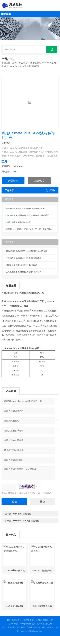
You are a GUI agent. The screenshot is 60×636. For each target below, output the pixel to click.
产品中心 (23, 62)
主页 (14, 62)
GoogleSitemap (18, 624)
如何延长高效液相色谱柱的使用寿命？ (22, 265)
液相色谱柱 (35, 62)
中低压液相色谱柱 (14, 606)
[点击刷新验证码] (27, 486)
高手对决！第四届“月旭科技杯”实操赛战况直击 (25, 208)
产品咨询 (13, 180)
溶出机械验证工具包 (42, 606)
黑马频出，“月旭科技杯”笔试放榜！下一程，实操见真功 (29, 229)
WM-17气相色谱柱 (22, 513)
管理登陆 (29, 624)
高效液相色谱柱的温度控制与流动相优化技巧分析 (26, 251)
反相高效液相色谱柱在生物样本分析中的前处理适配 (27, 215)
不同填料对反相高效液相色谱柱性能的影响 (23, 258)
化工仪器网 (47, 624)
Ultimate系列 (49, 62)
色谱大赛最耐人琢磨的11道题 (18, 222)
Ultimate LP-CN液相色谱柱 (26, 520)
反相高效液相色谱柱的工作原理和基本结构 (23, 272)
